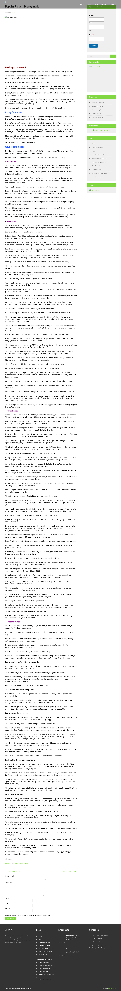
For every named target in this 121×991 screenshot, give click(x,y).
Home (82, 4)
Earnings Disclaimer (44, 945)
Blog (89, 4)
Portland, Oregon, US (98, 102)
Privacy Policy (43, 954)
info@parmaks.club (97, 942)
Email (7, 903)
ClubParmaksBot (100, 4)
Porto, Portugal (96, 110)
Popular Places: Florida (12, 871)
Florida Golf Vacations (70, 871)
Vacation (7, 863)
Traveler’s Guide (97, 169)
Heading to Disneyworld (21, 863)
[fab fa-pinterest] (100, 946)
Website (7, 908)
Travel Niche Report (97, 166)
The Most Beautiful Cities (99, 162)
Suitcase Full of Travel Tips (99, 158)
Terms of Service (44, 962)
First (90, 23)
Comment (8, 882)
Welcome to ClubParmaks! (99, 173)
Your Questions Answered (99, 177)
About (112, 4)
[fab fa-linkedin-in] (104, 946)
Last (90, 30)
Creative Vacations (97, 147)
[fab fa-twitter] (95, 946)
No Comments (16, 13)
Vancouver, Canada (97, 106)
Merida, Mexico (96, 113)
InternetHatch (112, 988)
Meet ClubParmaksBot (98, 155)
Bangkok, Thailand (97, 117)
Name (7, 898)
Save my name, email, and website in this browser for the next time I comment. (27, 915)
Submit (93, 46)
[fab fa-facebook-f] (91, 946)
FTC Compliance (43, 948)
